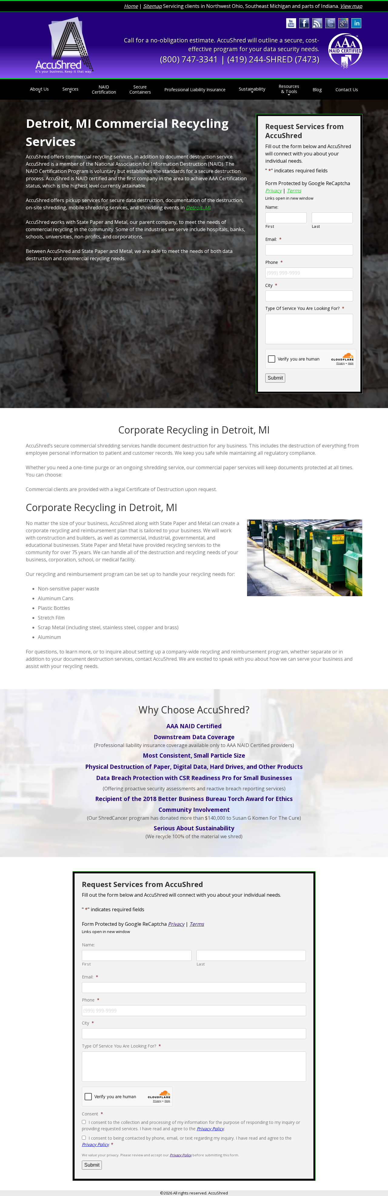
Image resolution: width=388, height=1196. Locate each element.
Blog (317, 89)
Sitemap (152, 6)
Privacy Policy (210, 1128)
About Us (39, 89)
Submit (275, 377)
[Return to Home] (64, 45)
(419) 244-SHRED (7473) (273, 59)
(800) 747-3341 (189, 59)
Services (70, 89)
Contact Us (347, 89)
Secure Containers (140, 89)
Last (316, 226)
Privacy (273, 190)
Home (131, 6)
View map (351, 6)
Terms (294, 190)
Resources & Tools (289, 88)
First (270, 226)
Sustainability (252, 89)
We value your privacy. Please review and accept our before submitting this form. (160, 1155)
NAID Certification (104, 89)
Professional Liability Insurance (195, 89)
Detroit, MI (198, 207)
